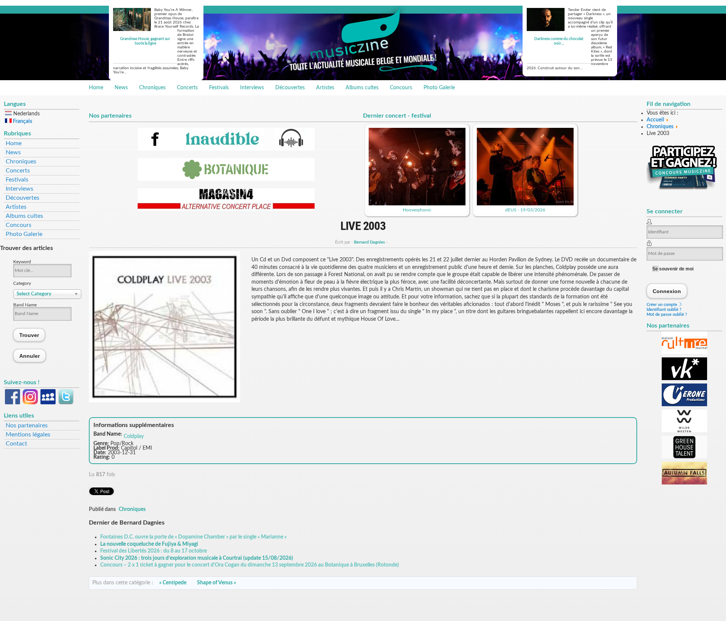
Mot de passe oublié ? (667, 314)
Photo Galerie (439, 87)
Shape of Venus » (216, 582)
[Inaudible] (226, 149)
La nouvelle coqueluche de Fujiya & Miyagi (149, 544)
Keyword (22, 261)
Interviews (252, 87)
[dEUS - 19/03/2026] (525, 203)
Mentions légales (28, 435)
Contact (16, 444)
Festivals (219, 87)
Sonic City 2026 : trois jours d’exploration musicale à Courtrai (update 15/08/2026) (196, 558)
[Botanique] (226, 179)
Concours (401, 87)
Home (96, 87)
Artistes (325, 87)
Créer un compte (662, 305)
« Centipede (172, 582)
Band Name (25, 305)
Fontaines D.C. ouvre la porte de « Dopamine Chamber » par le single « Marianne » (193, 537)
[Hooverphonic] (417, 203)
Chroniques (152, 87)
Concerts (187, 87)
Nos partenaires (27, 425)
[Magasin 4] (226, 209)
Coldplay (134, 436)
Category (22, 283)
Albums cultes (362, 87)
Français (22, 121)
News (121, 87)
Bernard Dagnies (369, 242)
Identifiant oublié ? (664, 309)
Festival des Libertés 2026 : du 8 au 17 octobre (153, 551)
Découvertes (290, 87)
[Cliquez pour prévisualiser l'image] (164, 401)
